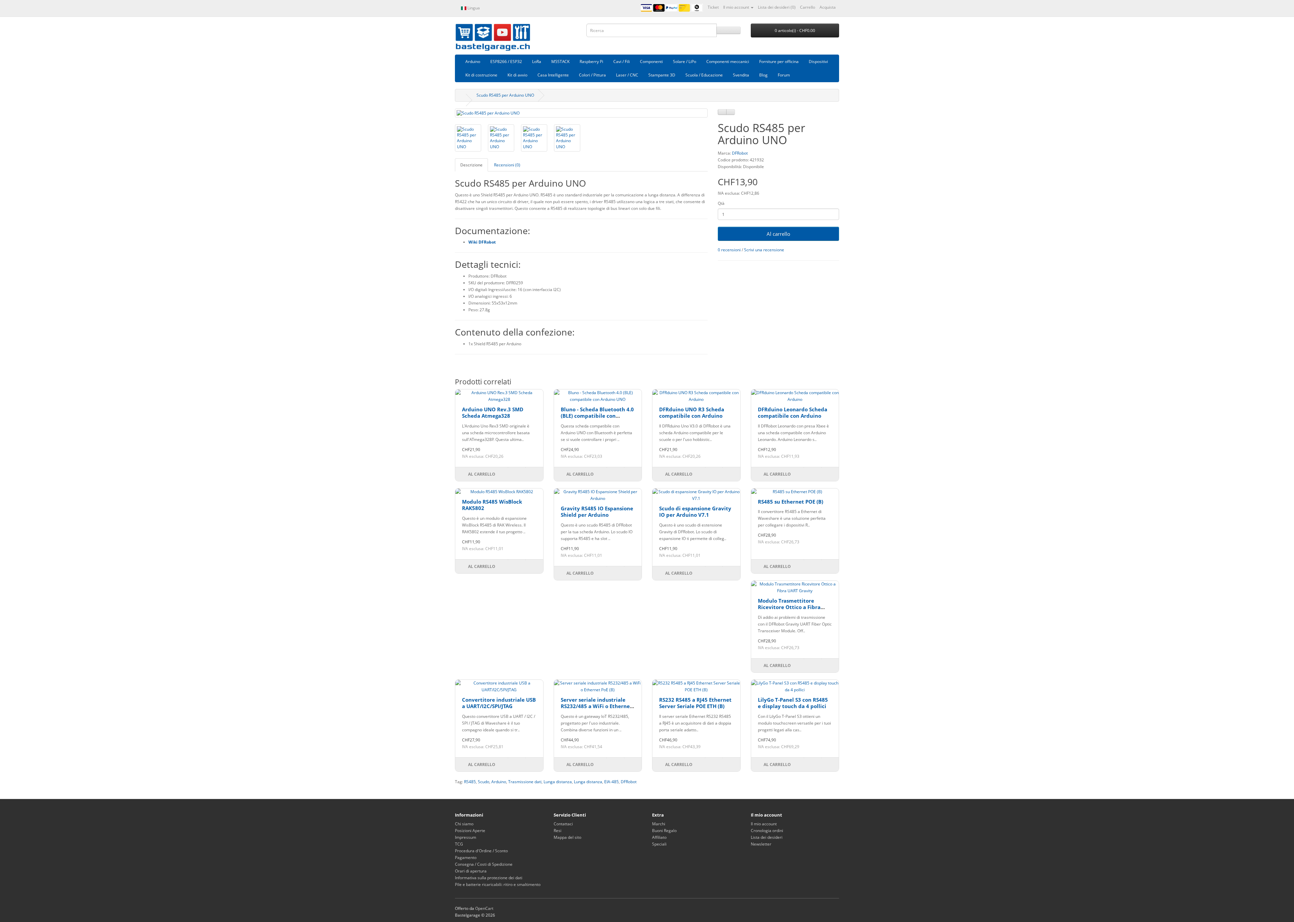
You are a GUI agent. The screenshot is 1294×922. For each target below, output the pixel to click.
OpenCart (484, 908)
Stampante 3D (661, 75)
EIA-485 (611, 782)
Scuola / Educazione (704, 75)
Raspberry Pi (591, 61)
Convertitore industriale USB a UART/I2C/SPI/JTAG (499, 703)
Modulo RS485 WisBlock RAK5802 (492, 505)
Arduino (472, 61)
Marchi (658, 824)
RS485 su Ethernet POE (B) (790, 501)
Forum (784, 75)
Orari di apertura (471, 871)
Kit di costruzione (481, 75)
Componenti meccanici (727, 61)
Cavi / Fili (621, 61)
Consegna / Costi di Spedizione (484, 864)
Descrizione (471, 165)
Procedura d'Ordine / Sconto (481, 851)
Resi (557, 830)
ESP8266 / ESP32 (506, 61)
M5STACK (560, 61)
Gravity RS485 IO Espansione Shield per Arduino (597, 511)
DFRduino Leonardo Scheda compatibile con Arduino (792, 412)
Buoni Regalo (664, 830)
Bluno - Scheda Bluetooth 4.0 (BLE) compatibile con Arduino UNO (597, 416)
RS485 (470, 782)
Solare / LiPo (684, 61)
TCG (459, 844)
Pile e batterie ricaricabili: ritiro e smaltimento (498, 884)
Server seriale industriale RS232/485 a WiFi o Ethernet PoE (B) (596, 706)
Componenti (651, 61)
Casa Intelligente (553, 75)
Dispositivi (818, 61)
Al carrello (778, 233)
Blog (763, 75)
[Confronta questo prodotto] (730, 112)
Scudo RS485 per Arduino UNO (505, 95)
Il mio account (764, 824)
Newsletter (761, 844)
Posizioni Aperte (470, 830)
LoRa (536, 61)
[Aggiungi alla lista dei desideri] (722, 112)
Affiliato (659, 837)
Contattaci (563, 824)
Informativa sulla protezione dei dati (488, 878)
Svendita (741, 75)
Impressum (465, 837)
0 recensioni (729, 250)
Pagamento (465, 857)
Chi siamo (464, 824)
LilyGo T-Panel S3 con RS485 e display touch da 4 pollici (793, 703)
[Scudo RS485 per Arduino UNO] (581, 113)
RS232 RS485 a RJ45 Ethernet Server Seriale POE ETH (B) (695, 703)
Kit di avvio (517, 75)
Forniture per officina (779, 61)
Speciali (659, 844)
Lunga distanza (558, 782)
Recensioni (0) (507, 165)
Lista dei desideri (766, 837)
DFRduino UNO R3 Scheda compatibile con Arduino (691, 412)
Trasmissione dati (525, 782)
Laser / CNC (627, 75)
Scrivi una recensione (764, 250)
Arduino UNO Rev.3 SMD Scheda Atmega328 (492, 412)
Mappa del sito (567, 837)
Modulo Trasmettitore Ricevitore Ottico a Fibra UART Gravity (789, 607)
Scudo (483, 782)
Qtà (721, 203)
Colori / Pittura (592, 75)
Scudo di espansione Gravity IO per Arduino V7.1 (695, 511)
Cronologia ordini (767, 830)
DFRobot (740, 153)
